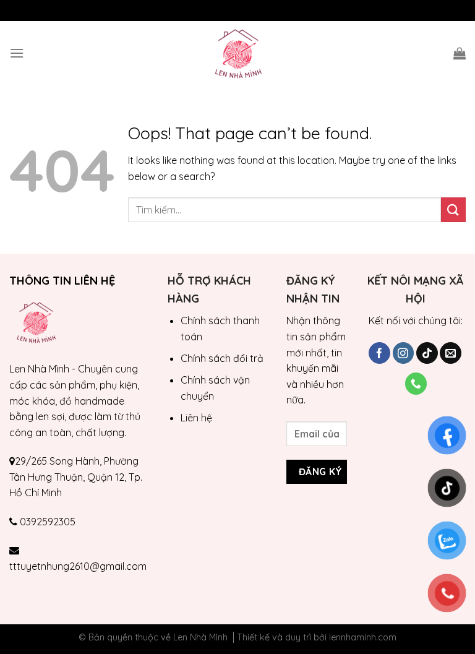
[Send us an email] (450, 353)
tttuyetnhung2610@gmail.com (78, 566)
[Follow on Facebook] (379, 353)
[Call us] (416, 383)
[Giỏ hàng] (459, 53)
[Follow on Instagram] (403, 353)
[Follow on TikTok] (427, 353)
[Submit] (453, 209)
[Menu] (16, 53)
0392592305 (47, 521)
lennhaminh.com (362, 637)
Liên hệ (196, 417)
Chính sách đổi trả (222, 358)
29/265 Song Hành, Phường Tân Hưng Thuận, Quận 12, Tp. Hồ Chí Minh (75, 477)
